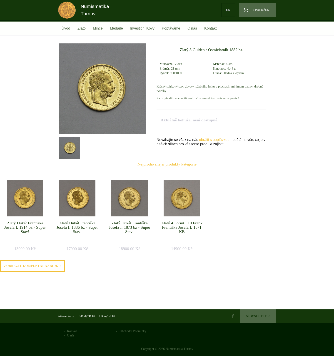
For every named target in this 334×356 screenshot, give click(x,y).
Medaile (116, 28)
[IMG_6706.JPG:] (102, 134)
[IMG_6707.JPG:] (69, 147)
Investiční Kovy (142, 28)
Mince (98, 28)
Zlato (81, 28)
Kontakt (210, 28)
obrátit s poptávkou (214, 140)
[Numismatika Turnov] (68, 14)
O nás (192, 28)
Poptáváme (171, 28)
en (228, 10)
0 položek (261, 10)
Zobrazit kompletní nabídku (32, 266)
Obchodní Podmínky (133, 331)
